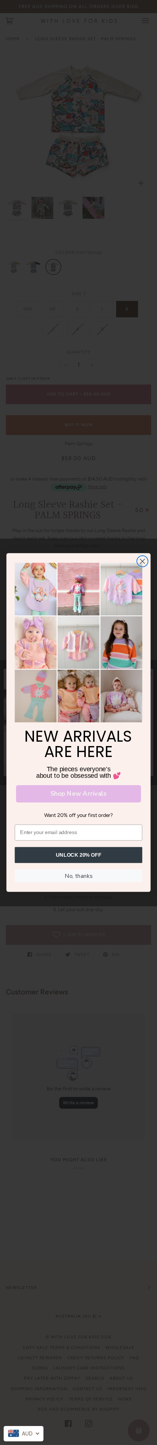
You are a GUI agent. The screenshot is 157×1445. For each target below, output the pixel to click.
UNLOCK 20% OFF (79, 854)
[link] (78, 642)
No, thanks (78, 876)
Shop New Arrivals (78, 793)
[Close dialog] (142, 561)
